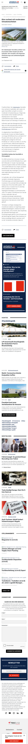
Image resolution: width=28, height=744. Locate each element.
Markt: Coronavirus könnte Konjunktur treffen (11, 374)
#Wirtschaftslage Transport (9, 428)
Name (3, 619)
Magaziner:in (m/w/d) (10, 540)
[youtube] (10, 713)
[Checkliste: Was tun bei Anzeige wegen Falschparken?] (14, 257)
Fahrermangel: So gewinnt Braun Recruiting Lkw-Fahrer (14, 458)
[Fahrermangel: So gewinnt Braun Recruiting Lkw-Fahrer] (14, 445)
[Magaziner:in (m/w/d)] (7, 538)
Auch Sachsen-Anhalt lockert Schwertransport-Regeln (12, 520)
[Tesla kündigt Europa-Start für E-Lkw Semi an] (14, 478)
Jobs (8, 733)
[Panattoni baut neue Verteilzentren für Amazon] (14, 391)
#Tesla (9, 487)
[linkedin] (18, 713)
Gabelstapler (16, 107)
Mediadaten (10, 730)
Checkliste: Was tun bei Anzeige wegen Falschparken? (11, 269)
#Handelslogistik (8, 321)
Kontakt (19, 730)
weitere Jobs (6, 590)
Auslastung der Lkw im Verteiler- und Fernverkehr (13, 298)
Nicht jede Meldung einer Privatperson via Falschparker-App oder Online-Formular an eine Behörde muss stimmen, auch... (13, 275)
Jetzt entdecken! (14, 741)
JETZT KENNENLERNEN (14, 306)
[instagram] (14, 713)
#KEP (9, 339)
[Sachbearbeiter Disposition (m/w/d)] (10, 557)
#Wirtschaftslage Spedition (9, 426)
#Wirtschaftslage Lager (8, 424)
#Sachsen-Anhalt (12, 516)
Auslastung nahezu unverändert (10, 301)
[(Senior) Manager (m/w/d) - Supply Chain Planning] (14, 546)
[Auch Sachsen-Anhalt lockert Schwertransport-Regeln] (14, 508)
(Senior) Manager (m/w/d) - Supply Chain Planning (12, 550)
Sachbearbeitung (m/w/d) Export (14, 570)
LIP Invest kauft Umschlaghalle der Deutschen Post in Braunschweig (13, 344)
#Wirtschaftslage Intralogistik (10, 422)
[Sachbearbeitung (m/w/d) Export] (10, 568)
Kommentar (4, 625)
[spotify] (22, 713)
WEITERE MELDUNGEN (9, 415)
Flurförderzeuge (6, 129)
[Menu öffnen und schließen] (2, 2)
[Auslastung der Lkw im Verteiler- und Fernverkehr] (14, 286)
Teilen (17, 66)
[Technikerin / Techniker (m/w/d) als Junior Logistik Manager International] (14, 578)
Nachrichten (9, 14)
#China (23, 421)
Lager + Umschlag (17, 14)
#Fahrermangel (11, 454)
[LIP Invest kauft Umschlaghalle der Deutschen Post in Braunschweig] (14, 330)
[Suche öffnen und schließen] (21, 2)
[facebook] (6, 713)
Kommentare (7, 66)
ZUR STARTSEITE (8, 235)
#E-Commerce (16, 421)
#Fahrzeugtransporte (13, 370)
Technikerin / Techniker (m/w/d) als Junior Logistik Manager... (13, 582)
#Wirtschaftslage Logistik (8, 430)
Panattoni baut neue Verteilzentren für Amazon (11, 403)
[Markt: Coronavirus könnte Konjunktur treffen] (14, 361)
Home (3, 14)
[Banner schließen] (23, 735)
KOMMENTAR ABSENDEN (14, 651)
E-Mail (3, 613)
